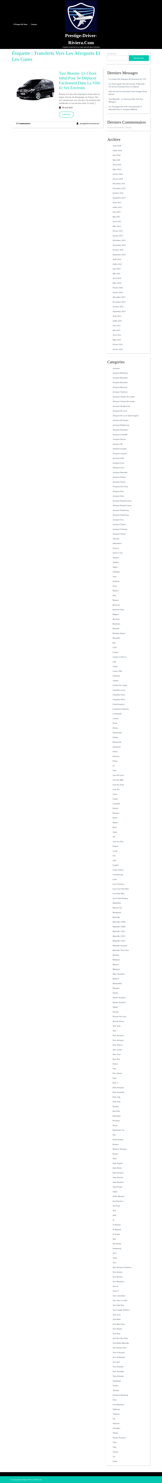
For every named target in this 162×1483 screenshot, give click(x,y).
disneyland (117, 733)
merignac (116, 969)
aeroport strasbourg (121, 510)
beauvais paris (118, 610)
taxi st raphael (119, 1357)
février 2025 (118, 231)
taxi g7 (116, 1291)
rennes (115, 1144)
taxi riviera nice (119, 1348)
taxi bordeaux (118, 1281)
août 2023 (117, 316)
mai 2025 (116, 217)
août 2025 (117, 203)
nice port (116, 1059)
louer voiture (118, 870)
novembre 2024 (119, 245)
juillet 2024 (117, 264)
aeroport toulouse (120, 529)
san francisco (118, 1201)
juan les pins (118, 841)
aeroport (116, 368)
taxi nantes (117, 1329)
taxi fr (115, 1286)
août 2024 (117, 259)
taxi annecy (118, 1272)
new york (116, 1026)
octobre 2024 (118, 250)
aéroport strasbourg (121, 515)
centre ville (117, 671)
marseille (116, 917)
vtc (114, 1457)
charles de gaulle (120, 685)
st (113, 1220)
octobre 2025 (118, 193)
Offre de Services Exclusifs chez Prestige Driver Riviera (128, 92)
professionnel (118, 1140)
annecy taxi (118, 553)
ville (114, 1447)
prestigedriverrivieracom (89, 123)
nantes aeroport (119, 998)
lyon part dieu (119, 893)
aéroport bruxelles (120, 382)
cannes (115, 652)
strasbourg (117, 1248)
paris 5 (115, 1083)
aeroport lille (118, 458)
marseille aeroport (120, 946)
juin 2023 (116, 326)
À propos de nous (20, 24)
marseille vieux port (121, 950)
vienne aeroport (119, 1438)
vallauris (116, 1414)
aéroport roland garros (122, 505)
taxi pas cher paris (120, 1338)
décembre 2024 (119, 240)
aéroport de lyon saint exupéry (126, 416)
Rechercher (111, 54)
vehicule (116, 1423)
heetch (115, 808)
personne (116, 1121)
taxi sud (116, 1362)
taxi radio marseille (121, 1343)
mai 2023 (116, 330)
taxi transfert (118, 1367)
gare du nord (118, 785)
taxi (114, 1263)
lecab (115, 851)
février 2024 (118, 288)
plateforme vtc (118, 1130)
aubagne (116, 572)
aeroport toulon (119, 524)
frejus (115, 761)
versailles (116, 1428)
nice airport (117, 1045)
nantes (115, 993)
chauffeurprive (119, 704)
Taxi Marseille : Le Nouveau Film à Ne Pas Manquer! (126, 100)
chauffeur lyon (119, 690)
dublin (115, 737)
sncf (114, 1211)
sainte (115, 1192)
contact (116, 718)
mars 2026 (117, 169)
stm (114, 1239)
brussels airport (119, 633)
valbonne (116, 1409)
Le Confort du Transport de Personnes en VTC (127, 79)
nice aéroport (118, 1040)
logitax (116, 865)
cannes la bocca (119, 657)
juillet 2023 (117, 321)
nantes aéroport (119, 1002)
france (115, 752)
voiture (115, 1452)
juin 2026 (116, 155)
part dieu (116, 1111)
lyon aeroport (118, 884)
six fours (116, 1206)
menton (116, 965)
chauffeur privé (119, 700)
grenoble (116, 804)
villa (114, 1442)
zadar (115, 1461)
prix (114, 1135)
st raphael (117, 1229)
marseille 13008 (119, 922)
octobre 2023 (118, 307)
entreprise (117, 747)
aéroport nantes (119, 482)
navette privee (118, 1021)
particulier (117, 1116)
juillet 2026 (117, 151)
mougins (116, 988)
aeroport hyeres (119, 439)
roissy (115, 1154)
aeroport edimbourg (121, 425)
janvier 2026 (118, 179)
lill (114, 856)
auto (115, 577)
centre (115, 666)
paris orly (116, 1102)
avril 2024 (117, 278)
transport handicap (120, 1395)
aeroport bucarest (120, 387)
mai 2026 (116, 160)
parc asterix (117, 1073)
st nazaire (117, 1225)
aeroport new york (120, 487)
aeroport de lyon (120, 411)
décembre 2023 (119, 297)
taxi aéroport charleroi (122, 1267)
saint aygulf (117, 1163)
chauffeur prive (119, 695)
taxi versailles (118, 1371)
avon (115, 586)
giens (115, 794)
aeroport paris (118, 496)
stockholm (117, 1244)
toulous (116, 1390)
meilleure (116, 960)
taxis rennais (118, 1376)
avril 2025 (117, 221)
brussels (116, 628)
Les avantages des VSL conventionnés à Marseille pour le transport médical (125, 108)
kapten (115, 846)
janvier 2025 (118, 236)
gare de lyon (118, 775)
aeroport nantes (119, 477)
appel (115, 567)
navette (116, 1012)
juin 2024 (116, 269)
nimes (115, 1064)
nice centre (117, 1050)
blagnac (116, 614)
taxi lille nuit (118, 1305)
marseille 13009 (119, 927)
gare (114, 770)
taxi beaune (118, 1277)
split (114, 1215)
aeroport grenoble (120, 435)
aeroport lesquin (120, 453)
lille (114, 860)
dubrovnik (117, 742)
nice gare (117, 1054)
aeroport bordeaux (120, 373)
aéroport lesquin (120, 449)
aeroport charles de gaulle (124, 397)
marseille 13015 (119, 941)
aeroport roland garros (122, 501)
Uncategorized (118, 1405)
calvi (115, 647)
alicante (116, 539)
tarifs (115, 1258)
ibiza (115, 827)
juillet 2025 (117, 207)
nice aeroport (118, 1035)
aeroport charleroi (120, 392)
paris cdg (116, 1097)
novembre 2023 (119, 302)
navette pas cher (119, 1017)
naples (115, 1007)
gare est (116, 789)
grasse (115, 799)
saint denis (117, 1168)
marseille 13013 (119, 936)
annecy (116, 548)
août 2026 (117, 146)
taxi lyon (117, 1315)
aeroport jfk (118, 444)
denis (115, 723)
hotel (115, 818)
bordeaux (116, 624)
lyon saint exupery (120, 898)
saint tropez (118, 1187)
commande (117, 714)
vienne (115, 1433)
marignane (117, 912)
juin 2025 (116, 212)
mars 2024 (117, 283)
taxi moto (117, 1319)
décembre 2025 (119, 184)
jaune (115, 832)
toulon (115, 1386)
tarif (114, 1253)
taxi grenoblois (119, 1296)
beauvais (116, 605)
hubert (115, 823)
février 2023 (118, 344)
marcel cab (117, 908)
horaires (116, 813)
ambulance (117, 543)
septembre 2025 (119, 198)
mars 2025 (117, 226)
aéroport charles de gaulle (124, 401)
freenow (116, 756)
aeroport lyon (118, 463)
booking (116, 619)
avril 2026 (117, 165)
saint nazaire (118, 1177)
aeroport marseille (120, 472)
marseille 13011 (119, 931)
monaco (116, 979)
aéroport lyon (118, 468)
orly (114, 1069)
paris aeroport (118, 1088)
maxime (116, 955)
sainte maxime (118, 1196)
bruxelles (116, 638)
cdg (114, 662)
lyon (115, 879)
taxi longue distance (121, 1310)
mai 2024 (116, 274)
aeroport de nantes (120, 420)
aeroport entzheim (120, 430)
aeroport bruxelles (120, 378)
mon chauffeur (119, 974)
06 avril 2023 (67, 107)
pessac (115, 1125)
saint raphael (118, 1182)
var (114, 1419)
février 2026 (118, 174)
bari (114, 595)
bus (114, 643)
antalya (116, 558)
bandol (115, 591)
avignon (116, 581)
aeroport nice (118, 491)
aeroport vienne (119, 534)
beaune (116, 600)
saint (115, 1158)
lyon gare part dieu (121, 889)
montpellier (117, 983)
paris (114, 1078)
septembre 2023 (119, 311)
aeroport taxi (118, 520)
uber (115, 1400)
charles (116, 681)
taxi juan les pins (120, 1300)
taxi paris (116, 1334)
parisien (116, 1106)
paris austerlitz (118, 1092)
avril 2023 (117, 335)
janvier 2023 (118, 349)
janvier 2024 (118, 292)
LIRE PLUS (68, 115)
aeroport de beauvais (121, 406)
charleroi (116, 676)
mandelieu (117, 903)
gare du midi (118, 780)
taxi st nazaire (119, 1353)
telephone (117, 1381)
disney (115, 728)
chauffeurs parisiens (121, 709)
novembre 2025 (119, 188)
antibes (116, 562)
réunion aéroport (120, 1149)
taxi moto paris (119, 1324)
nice (114, 1031)
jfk (114, 837)
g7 (114, 766)
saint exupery (118, 1173)
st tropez (116, 1234)
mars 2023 (117, 340)
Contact (34, 24)
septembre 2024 (119, 255)
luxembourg (118, 875)
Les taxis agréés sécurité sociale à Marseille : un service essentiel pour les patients (127, 85)
